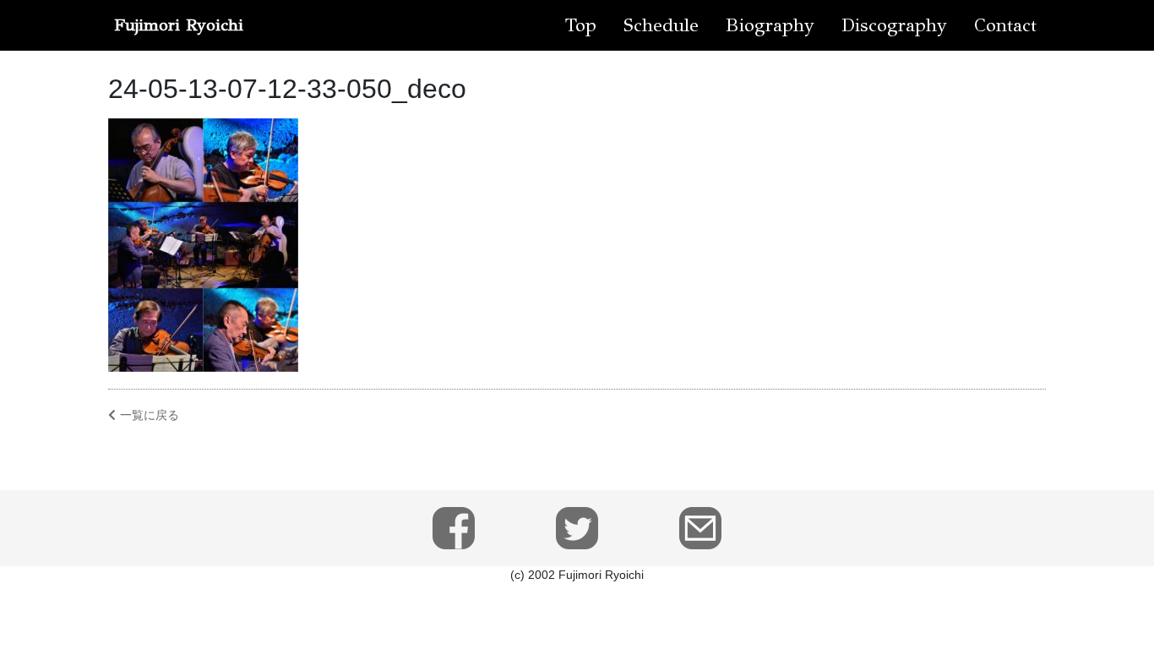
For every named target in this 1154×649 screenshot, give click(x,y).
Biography (770, 25)
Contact (1005, 25)
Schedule (661, 25)
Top (580, 25)
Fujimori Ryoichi (178, 24)
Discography (894, 25)
